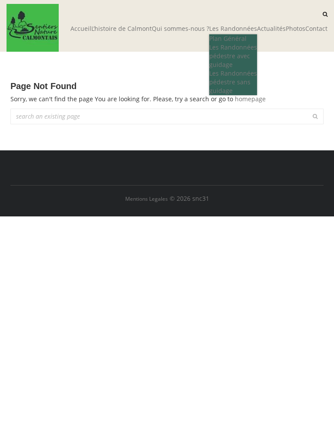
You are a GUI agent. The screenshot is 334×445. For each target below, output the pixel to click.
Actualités (271, 28)
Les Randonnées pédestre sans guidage (233, 82)
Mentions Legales (146, 199)
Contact (316, 28)
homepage (250, 99)
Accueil (80, 28)
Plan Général (228, 38)
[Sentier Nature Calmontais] (33, 28)
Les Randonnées (233, 28)
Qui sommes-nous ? (180, 28)
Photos (295, 28)
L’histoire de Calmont (121, 28)
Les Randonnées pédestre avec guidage (233, 56)
